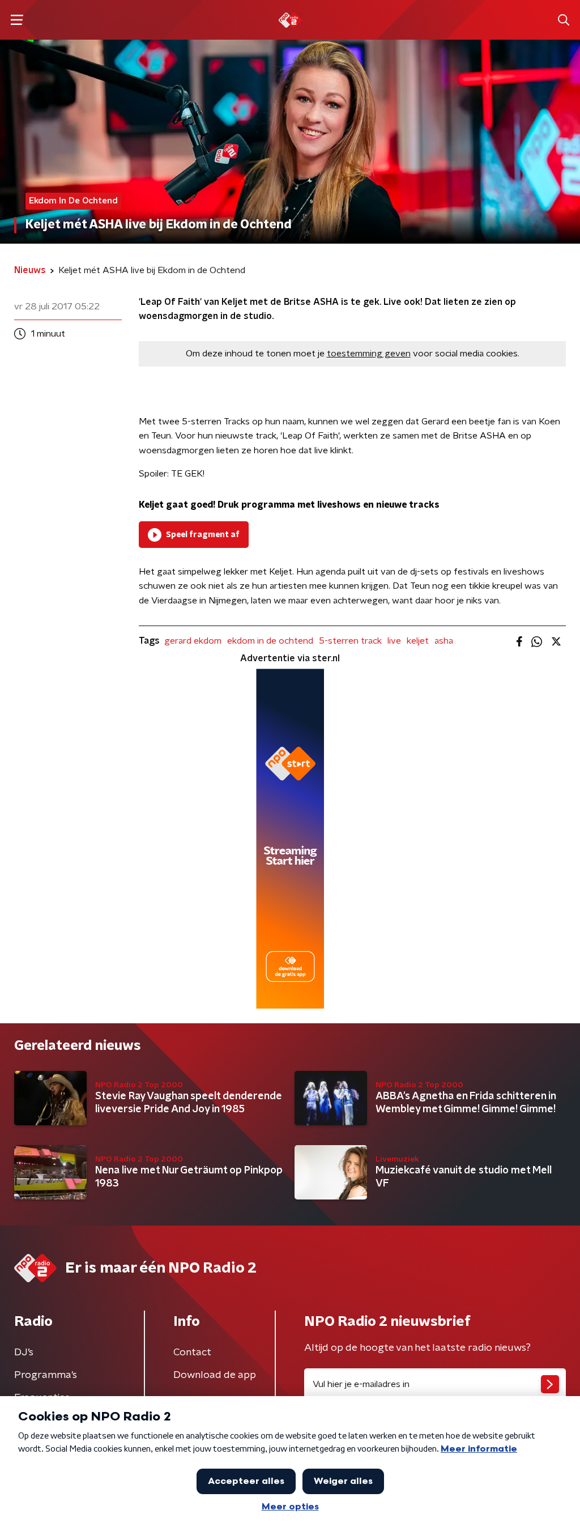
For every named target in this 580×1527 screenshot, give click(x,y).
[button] (17, 20)
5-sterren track (350, 640)
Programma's (45, 1375)
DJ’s (23, 1352)
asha (443, 640)
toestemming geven (369, 353)
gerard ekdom (192, 640)
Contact (192, 1352)
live (394, 640)
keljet (418, 640)
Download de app (214, 1375)
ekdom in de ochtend (270, 640)
